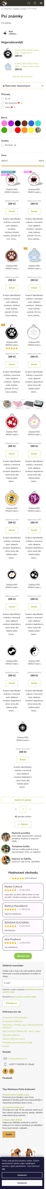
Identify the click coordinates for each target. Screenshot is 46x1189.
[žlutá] (31, 130)
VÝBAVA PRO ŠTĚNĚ (12, 1120)
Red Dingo (10, 145)
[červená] (18, 130)
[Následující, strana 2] (23, 809)
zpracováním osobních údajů (24, 997)
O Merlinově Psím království (14, 1017)
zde (3, 1169)
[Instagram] (11, 1071)
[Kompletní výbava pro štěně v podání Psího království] (16, 1154)
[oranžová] (24, 130)
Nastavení (22, 1175)
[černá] (18, 123)
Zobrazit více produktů (22, 76)
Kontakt (5, 1046)
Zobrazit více (23, 956)
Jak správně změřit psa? (12, 1021)
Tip (7, 99)
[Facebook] (5, 1071)
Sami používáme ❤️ (13, 103)
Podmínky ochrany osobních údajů (17, 1042)
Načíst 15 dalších (23, 800)
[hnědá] (24, 123)
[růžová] (4, 123)
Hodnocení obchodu (23, 872)
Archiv (9, 1134)
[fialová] (11, 123)
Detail (12, 211)
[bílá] (11, 130)
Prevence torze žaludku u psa (15, 1095)
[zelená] (4, 130)
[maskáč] (38, 130)
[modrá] (31, 123)
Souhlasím (22, 1183)
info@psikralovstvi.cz (18, 1058)
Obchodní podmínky (11, 1035)
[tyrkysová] (38, 123)
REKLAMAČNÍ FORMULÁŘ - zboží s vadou (21, 1031)
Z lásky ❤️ (10, 107)
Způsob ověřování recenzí (13, 1039)
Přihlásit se (11, 1003)
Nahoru (24, 824)
